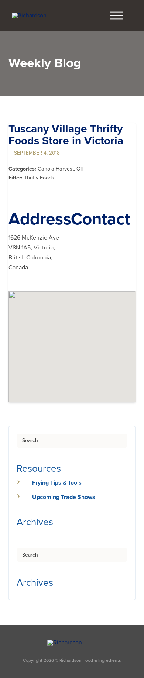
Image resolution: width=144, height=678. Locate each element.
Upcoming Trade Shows (63, 497)
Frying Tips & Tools (57, 482)
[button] (117, 15)
